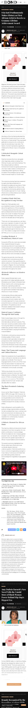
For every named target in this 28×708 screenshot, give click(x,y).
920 (12, 514)
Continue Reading (14, 684)
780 (8, 511)
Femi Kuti (19, 519)
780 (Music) (12, 511)
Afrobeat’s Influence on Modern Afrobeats (14, 117)
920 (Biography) (17, 514)
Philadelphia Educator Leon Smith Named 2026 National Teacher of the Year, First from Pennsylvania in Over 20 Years (13, 503)
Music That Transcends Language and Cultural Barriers (12, 125)
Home (2, 7)
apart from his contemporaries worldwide (15, 232)
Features (11, 9)
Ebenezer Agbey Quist (12, 30)
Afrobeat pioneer (16, 516)
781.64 (15, 513)
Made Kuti (16, 522)
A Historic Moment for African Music (13, 131)
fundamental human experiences (8, 379)
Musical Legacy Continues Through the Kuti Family (13, 120)
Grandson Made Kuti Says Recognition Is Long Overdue (13, 109)
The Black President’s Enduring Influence (13, 128)
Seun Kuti (13, 524)
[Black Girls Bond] (10, 2)
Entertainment (5, 9)
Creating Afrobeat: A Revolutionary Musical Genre (12, 113)
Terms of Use (9, 705)
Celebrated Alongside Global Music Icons (14, 106)
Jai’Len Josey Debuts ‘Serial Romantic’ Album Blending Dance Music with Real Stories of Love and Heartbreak (13, 491)
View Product (12, 79)
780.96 (17, 511)
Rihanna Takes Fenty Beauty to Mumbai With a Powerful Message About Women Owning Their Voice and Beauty (13, 486)
